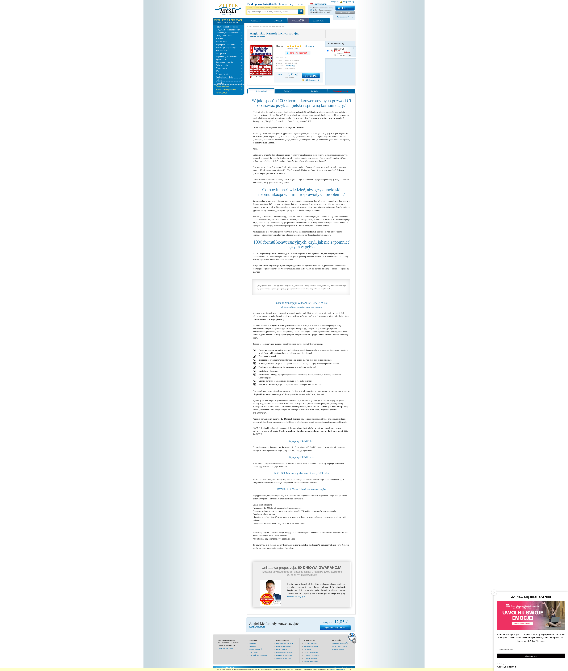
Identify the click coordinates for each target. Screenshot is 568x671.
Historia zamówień (255, 649)
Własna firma (229, 42)
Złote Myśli (289, 66)
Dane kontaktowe (310, 643)
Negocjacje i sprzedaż (229, 44)
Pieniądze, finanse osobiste (229, 33)
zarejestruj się (348, 2)
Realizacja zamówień (283, 646)
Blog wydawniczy (338, 649)
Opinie (288, 91)
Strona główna (254, 26)
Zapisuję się (531, 656)
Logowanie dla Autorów (340, 643)
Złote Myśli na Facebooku (258, 655)
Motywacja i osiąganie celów (229, 30)
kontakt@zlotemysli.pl (225, 648)
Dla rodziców (229, 68)
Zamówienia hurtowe (283, 658)
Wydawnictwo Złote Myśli (228, 9)
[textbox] (272, 11)
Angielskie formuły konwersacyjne (274, 33)
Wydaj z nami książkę (339, 646)
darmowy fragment (298, 53)
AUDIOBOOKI (229, 93)
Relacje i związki (229, 65)
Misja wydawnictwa (311, 646)
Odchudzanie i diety (229, 77)
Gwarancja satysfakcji (284, 655)
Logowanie (252, 643)
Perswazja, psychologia (229, 47)
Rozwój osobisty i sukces (229, 27)
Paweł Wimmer (257, 36)
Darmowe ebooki (229, 86)
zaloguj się (335, 2)
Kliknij (312, 10)
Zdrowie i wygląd (229, 74)
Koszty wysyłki (281, 649)
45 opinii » (309, 46)
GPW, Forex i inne (229, 36)
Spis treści (314, 91)
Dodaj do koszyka (311, 75)
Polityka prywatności (311, 655)
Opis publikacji (261, 91)
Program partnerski (311, 658)
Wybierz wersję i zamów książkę (335, 627)
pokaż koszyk (345, 12)
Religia (229, 80)
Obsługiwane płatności (284, 652)
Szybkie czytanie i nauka (229, 56)
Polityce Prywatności (338, 669)
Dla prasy (307, 649)
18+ (229, 71)
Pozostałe (229, 83)
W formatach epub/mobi (229, 89)
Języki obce (229, 59)
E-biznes (229, 39)
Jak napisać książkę (229, 62)
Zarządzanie (229, 53)
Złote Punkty (253, 652)
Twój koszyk (318, 3)
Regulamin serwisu (311, 652)
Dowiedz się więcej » (296, 596)
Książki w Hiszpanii (311, 661)
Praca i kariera (229, 50)
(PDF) (342, 52)
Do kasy (345, 8)
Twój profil (252, 646)
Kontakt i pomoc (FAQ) (284, 643)
